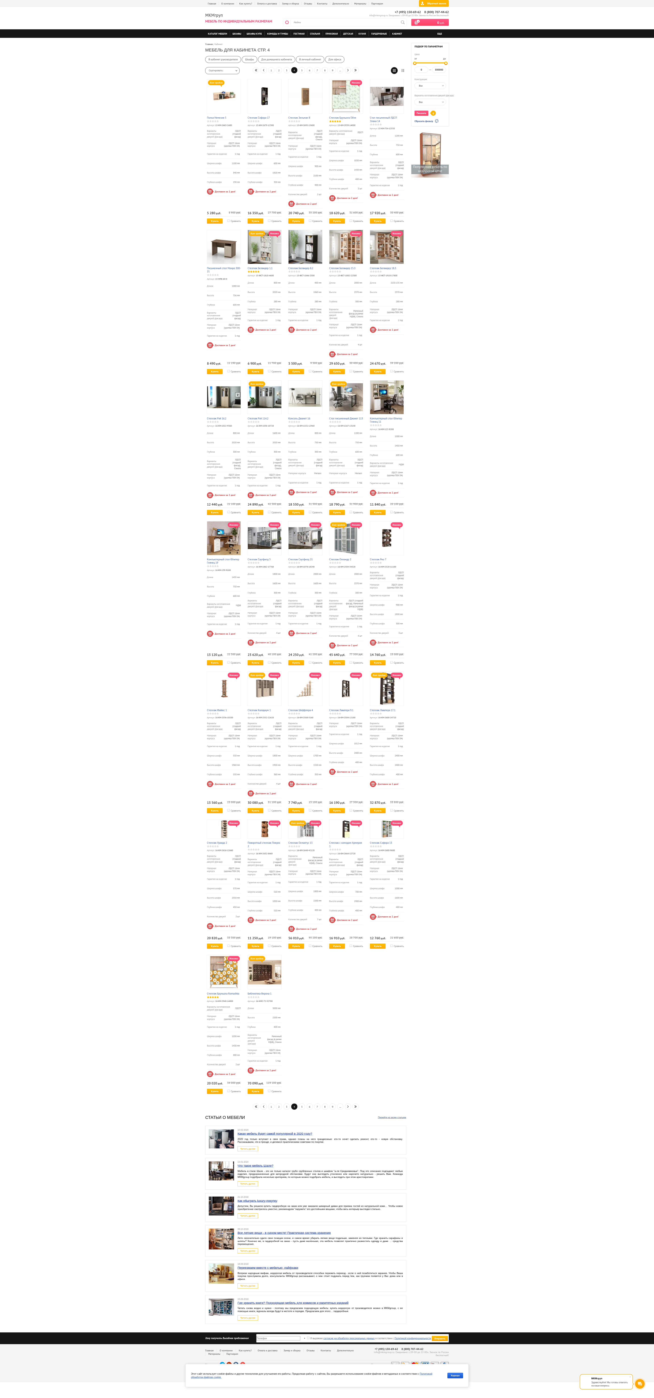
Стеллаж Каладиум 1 (259, 710)
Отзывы (308, 3)
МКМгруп (214, 15)
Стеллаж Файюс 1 (217, 710)
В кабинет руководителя (223, 59)
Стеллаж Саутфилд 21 (300, 559)
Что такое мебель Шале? (255, 1165)
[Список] (402, 70)
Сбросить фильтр (424, 121)
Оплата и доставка (267, 3)
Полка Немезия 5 (216, 117)
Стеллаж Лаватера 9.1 (341, 710)
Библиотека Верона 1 (259, 993)
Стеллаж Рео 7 (378, 559)
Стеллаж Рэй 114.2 (258, 418)
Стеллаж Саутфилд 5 (259, 559)
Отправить (439, 1338)
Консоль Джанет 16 (299, 418)
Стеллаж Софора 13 (381, 842)
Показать (421, 113)
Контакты (322, 3)
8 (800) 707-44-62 (436, 12)
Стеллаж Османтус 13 (300, 842)
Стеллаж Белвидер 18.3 (383, 268)
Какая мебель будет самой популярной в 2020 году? (275, 1133)
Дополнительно (340, 3)
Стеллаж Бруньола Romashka (223, 993)
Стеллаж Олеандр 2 (340, 559)
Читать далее (247, 1148)
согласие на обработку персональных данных (349, 1338)
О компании (227, 3)
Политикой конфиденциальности (412, 1338)
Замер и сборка (290, 3)
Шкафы (249, 59)
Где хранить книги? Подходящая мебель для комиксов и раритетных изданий (293, 1303)
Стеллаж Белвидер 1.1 (260, 268)
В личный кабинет (310, 59)
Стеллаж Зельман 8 (299, 117)
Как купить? (245, 3)
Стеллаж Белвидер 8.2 (300, 268)
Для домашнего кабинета (276, 59)
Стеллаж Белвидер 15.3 (342, 268)
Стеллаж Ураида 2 (217, 842)
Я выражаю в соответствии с (370, 1338)
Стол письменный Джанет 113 (346, 418)
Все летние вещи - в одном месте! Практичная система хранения (284, 1233)
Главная (212, 3)
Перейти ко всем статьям (392, 1117)
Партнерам (377, 3)
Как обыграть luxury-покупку (257, 1201)
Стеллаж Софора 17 (259, 117)
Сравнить (236, 221)
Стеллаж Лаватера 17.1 (382, 710)
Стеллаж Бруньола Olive (342, 117)
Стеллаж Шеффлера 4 (300, 710)
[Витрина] (394, 70)
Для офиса (334, 59)
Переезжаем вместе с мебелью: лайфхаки (268, 1268)
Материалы (360, 3)
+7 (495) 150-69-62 (408, 12)
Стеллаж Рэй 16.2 (216, 418)
